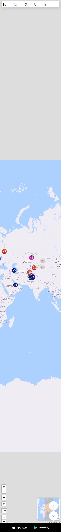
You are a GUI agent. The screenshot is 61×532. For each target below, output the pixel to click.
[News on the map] (6, 4)
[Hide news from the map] (4, 504)
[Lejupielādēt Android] (42, 528)
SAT (4, 511)
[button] (4, 251)
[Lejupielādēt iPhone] (20, 528)
